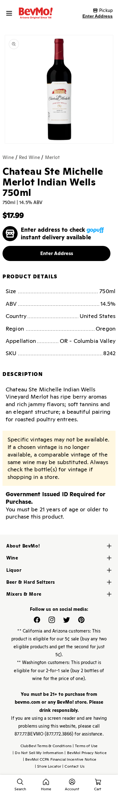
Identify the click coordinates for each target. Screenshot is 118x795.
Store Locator (48, 766)
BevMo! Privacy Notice (85, 752)
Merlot (52, 157)
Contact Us (73, 766)
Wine (8, 157)
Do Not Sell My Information (38, 752)
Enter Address (97, 16)
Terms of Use (85, 745)
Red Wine (29, 157)
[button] (10, 13)
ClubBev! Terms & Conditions (45, 745)
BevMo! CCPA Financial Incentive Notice (60, 759)
